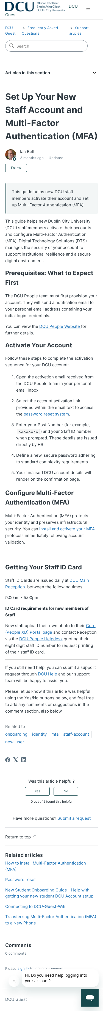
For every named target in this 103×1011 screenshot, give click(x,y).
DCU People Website (60, 326)
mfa (55, 734)
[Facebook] (7, 759)
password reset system (46, 414)
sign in (23, 968)
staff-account (76, 734)
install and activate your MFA (67, 528)
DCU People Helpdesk (41, 638)
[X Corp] (15, 759)
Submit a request (74, 818)
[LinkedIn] (23, 759)
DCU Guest (16, 999)
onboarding (16, 734)
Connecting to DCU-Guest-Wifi (35, 906)
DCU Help (47, 674)
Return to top (18, 837)
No (66, 791)
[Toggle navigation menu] (88, 9)
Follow (16, 168)
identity (39, 734)
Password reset (20, 879)
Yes (37, 791)
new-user (14, 741)
